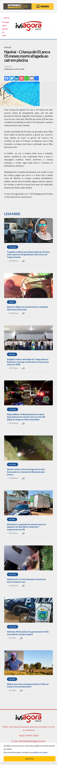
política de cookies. (40, 752)
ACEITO (29, 758)
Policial (12, 247)
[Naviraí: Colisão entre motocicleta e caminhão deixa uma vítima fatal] (28, 285)
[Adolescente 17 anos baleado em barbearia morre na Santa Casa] (28, 557)
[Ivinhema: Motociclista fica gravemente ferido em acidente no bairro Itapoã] (28, 610)
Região (12, 354)
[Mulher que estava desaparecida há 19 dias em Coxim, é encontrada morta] (28, 662)
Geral (11, 302)
